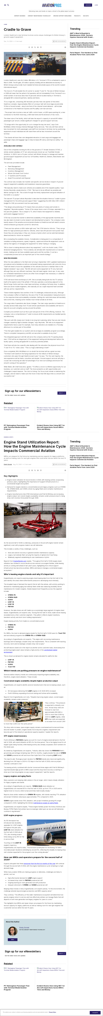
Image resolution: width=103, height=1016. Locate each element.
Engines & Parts (8, 437)
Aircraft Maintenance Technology (39, 15)
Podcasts (77, 15)
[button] (5, 5)
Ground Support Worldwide (62, 15)
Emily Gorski (8, 464)
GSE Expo (86, 15)
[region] (51, 1012)
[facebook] (29, 47)
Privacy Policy (52, 1012)
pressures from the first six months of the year (39, 863)
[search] (8, 5)
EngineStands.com (19, 561)
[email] (41, 47)
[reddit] (38, 47)
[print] (65, 47)
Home (5, 24)
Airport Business (19, 15)
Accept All (95, 1012)
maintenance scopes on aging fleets (45, 803)
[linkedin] (32, 47)
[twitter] (35, 47)
